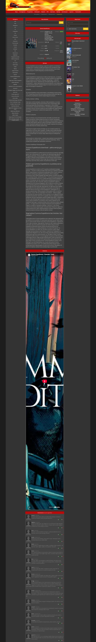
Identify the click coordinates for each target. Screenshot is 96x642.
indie (15, 21)
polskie (15, 66)
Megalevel (47, 54)
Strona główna (37, 14)
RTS (15, 51)
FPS (15, 60)
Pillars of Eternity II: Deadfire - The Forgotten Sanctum (15, 119)
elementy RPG (15, 72)
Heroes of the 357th (15, 96)
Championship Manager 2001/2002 (15, 100)
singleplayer (50, 39)
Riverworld (15, 88)
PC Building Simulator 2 (77, 48)
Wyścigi (58, 11)
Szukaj (61, 22)
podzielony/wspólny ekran (15, 76)
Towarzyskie (78, 11)
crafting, (46, 39)
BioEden (77, 112)
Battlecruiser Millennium (15, 111)
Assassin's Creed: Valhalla (77, 86)
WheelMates (77, 115)
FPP (15, 27)
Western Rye (77, 105)
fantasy (15, 35)
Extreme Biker (15, 98)
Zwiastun (45, 250)
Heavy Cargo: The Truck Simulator (15, 117)
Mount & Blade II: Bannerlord (78, 41)
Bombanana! (77, 103)
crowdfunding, (48, 37)
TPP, (51, 31)
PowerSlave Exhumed (15, 106)
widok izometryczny (15, 58)
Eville (73, 79)
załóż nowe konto (72, 28)
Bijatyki (43, 11)
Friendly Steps (77, 111)
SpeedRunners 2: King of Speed (77, 110)
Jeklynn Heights (15, 115)
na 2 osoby (15, 62)
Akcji (15, 23)
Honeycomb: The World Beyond (77, 108)
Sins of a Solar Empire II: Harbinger (77, 114)
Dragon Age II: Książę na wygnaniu (15, 80)
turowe (15, 47)
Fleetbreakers (77, 107)
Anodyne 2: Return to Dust (15, 104)
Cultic (73, 74)
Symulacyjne (65, 11)
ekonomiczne (15, 53)
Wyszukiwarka (44, 14)
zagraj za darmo (15, 70)
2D (15, 29)
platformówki (15, 64)
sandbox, (47, 33)
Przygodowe (30, 11)
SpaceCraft (15, 92)
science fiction (15, 37)
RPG (48, 11)
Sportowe (52, 11)
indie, (52, 37)
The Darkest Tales (76, 67)
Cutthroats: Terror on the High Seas (15, 86)
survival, (50, 33)
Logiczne (71, 11)
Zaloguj (85, 28)
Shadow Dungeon (77, 104)
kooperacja (15, 41)
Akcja (16, 11)
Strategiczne (22, 11)
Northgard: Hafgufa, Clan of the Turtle (15, 90)
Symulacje (15, 49)
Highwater (15, 84)
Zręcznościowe (15, 43)
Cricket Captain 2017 (15, 94)
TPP (15, 33)
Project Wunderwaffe (76, 55)
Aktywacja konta (52, 14)
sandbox (15, 78)
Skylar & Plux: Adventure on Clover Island (15, 108)
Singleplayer (15, 55)
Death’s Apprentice (15, 82)
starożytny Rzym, (48, 38)
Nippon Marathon (15, 113)
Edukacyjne (37, 11)
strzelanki (15, 45)
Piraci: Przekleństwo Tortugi (15, 102)
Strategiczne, (47, 31)
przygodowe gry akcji (15, 56)
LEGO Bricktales (75, 60)
